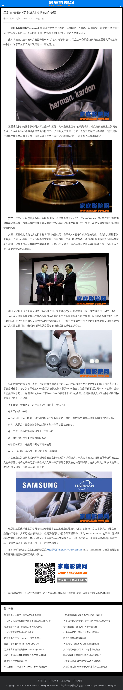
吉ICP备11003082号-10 (105, 685)
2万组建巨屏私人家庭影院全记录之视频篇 (82, 615)
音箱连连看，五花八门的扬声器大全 (80, 626)
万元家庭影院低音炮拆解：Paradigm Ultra (24, 649)
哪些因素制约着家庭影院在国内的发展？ (82, 655)
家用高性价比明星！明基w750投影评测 (22, 615)
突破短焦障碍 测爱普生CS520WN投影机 (82, 661)
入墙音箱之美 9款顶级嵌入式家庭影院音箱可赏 (85, 666)
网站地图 (78, 680)
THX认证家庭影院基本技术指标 (19, 632)
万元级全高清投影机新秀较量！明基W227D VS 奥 (27, 621)
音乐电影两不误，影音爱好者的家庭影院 (23, 626)
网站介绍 (54, 680)
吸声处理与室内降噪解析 (75, 638)
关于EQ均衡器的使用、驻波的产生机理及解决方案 (87, 621)
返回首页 (42, 680)
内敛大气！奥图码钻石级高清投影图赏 (81, 644)
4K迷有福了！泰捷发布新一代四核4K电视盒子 (25, 666)
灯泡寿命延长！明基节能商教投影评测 (81, 632)
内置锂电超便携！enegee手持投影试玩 (22, 638)
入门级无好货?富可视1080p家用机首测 (81, 649)
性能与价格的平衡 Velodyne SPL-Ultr (21, 644)
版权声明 (66, 680)
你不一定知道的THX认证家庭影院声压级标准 (25, 655)
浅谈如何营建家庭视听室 (15, 661)
